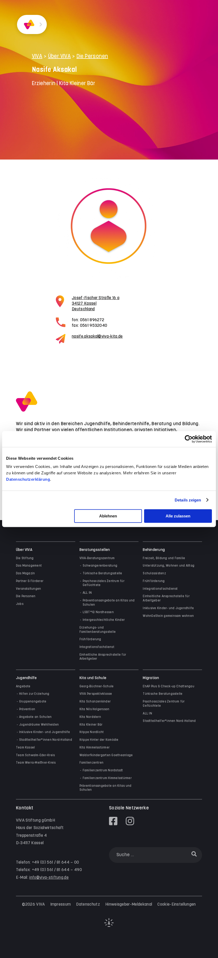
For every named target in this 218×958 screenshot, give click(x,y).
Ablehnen (108, 516)
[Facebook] (113, 821)
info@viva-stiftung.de (49, 878)
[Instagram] (130, 821)
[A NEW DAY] (109, 926)
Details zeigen (188, 500)
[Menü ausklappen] (41, 25)
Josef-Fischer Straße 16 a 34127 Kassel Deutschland (95, 303)
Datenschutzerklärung (28, 479)
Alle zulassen (178, 516)
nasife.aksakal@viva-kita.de (97, 336)
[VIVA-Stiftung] (29, 25)
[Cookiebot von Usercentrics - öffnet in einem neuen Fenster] (188, 439)
